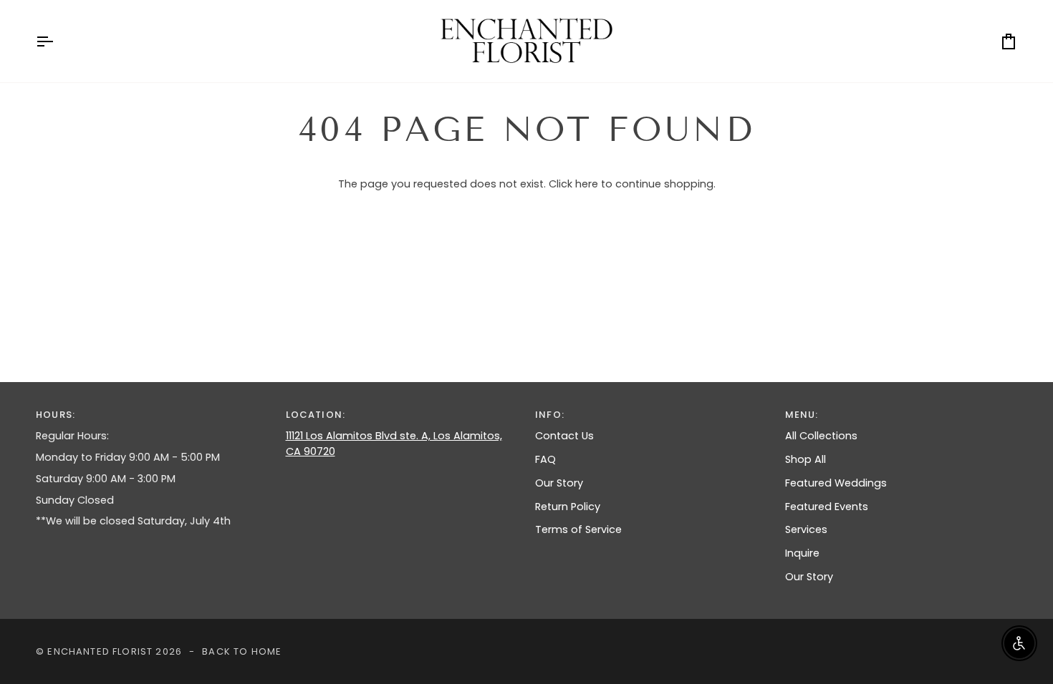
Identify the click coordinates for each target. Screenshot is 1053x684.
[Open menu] (57, 41)
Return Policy (567, 506)
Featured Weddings (836, 483)
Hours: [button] (55, 414)
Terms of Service (578, 529)
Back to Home (242, 651)
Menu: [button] (802, 414)
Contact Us (564, 436)
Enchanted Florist (100, 651)
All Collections (821, 436)
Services (806, 529)
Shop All (805, 459)
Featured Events (826, 506)
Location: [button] (316, 414)
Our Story (559, 483)
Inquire (802, 553)
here (586, 184)
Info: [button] (549, 414)
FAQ (545, 459)
